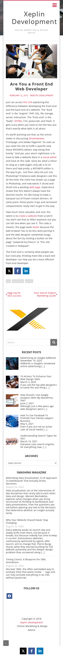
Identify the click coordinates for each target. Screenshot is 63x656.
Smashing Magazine (31, 472)
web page (34, 187)
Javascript (18, 281)
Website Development (41, 95)
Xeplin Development (34, 17)
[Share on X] (9, 271)
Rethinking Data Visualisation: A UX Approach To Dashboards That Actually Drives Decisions (31, 480)
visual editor (50, 157)
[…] (43, 366)
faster (36, 227)
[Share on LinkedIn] (26, 271)
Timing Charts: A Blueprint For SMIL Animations (26, 561)
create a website (27, 215)
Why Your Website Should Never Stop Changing (27, 521)
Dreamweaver (36, 138)
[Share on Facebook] (17, 271)
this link (27, 102)
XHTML (18, 121)
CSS (8, 281)
